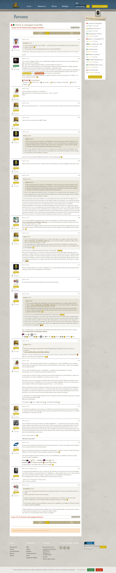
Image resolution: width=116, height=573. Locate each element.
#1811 (79, 265)
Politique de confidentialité (47, 554)
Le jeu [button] (29, 6)
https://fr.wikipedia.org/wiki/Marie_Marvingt (34, 222)
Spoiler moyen (39, 73)
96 (64, 33)
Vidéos (28, 549)
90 (43, 33)
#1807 (79, 160)
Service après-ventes (49, 559)
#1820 (79, 485)
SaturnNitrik (26, 489)
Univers (12, 549)
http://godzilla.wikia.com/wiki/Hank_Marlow (34, 331)
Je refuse (99, 570)
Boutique (65, 6)
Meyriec (16, 426)
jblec (16, 123)
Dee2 (16, 270)
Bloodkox (25, 43)
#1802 (79, 58)
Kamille (16, 44)
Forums (54, 6)
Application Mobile (31, 557)
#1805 (79, 117)
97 (68, 33)
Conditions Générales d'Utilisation (49, 550)
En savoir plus (81, 570)
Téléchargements (31, 553)
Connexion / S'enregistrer (100, 6)
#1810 (79, 233)
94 (57, 33)
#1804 (79, 103)
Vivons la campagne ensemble (29, 24)
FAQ (27, 547)
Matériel (12, 553)
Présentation (13, 547)
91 (47, 33)
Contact (45, 557)
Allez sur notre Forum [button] (95, 77)
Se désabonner (88, 549)
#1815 (79, 360)
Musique (28, 551)
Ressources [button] (42, 6)
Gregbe (16, 94)
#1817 (79, 420)
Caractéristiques (14, 551)
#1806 (79, 132)
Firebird (16, 64)
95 (61, 33)
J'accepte (90, 570)
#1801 (79, 39)
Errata (28, 555)
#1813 (79, 293)
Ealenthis (16, 366)
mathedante (16, 108)
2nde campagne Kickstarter (36, 27)
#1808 (79, 175)
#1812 (79, 279)
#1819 (79, 468)
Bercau (16, 166)
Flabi (16, 474)
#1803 (79, 88)
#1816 (79, 406)
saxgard (16, 137)
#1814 (79, 340)
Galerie (12, 555)
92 (50, 33)
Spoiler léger (27, 73)
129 (75, 33)
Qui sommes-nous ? (49, 547)
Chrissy (27, 139)
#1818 (79, 442)
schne (16, 223)
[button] (77, 3)
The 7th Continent (22, 27)
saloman (16, 299)
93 (54, 33)
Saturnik (16, 448)
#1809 (79, 217)
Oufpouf (16, 284)
